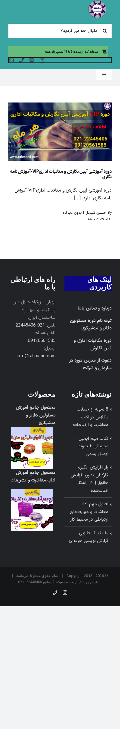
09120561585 (42, 340)
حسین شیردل (95, 213)
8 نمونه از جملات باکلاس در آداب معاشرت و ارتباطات (90, 417)
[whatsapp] (31, 60)
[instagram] (42, 60)
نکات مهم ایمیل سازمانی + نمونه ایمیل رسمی (93, 446)
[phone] (21, 60)
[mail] (11, 60)
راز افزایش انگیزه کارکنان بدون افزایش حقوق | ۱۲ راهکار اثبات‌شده (89, 479)
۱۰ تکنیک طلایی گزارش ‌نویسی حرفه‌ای (88, 537)
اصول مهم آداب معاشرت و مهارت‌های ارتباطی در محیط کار (89, 512)
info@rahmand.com (36, 356)
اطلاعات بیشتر (97, 219)
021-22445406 (30, 325)
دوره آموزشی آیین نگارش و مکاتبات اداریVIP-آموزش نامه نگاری (61, 174)
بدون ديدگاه (72, 213)
